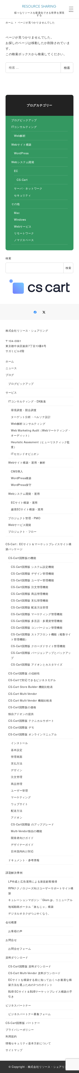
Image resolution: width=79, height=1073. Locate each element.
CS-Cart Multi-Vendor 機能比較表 (30, 700)
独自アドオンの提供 (21, 714)
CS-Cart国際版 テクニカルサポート (31, 721)
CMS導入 (17, 471)
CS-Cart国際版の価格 (22, 707)
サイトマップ (14, 1050)
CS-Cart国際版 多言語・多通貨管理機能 (37, 621)
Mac (17, 213)
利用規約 (11, 1036)
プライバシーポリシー (20, 1029)
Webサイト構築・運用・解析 (26, 462)
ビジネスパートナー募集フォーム (29, 1014)
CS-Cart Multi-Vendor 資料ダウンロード (34, 973)
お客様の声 (15, 931)
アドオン (16, 817)
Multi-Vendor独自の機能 (26, 831)
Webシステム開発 (22, 162)
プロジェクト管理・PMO (24, 518)
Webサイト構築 (21, 144)
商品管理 (16, 784)
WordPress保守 (21, 485)
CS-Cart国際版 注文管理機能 (29, 587)
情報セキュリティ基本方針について (28, 1043)
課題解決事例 (14, 872)
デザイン (16, 770)
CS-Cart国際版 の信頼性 (24, 673)
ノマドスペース (24, 240)
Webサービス (22, 226)
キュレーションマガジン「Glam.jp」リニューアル (40, 900)
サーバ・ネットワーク (28, 188)
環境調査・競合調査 (23, 410)
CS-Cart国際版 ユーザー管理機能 (32, 580)
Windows (20, 219)
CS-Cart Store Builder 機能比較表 (30, 687)
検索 (67, 67)
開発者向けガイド (22, 838)
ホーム (10, 361)
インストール (19, 743)
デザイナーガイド (22, 844)
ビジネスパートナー (18, 1005)
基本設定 (16, 750)
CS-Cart (22, 180)
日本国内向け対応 (22, 851)
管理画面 (16, 756)
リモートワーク (24, 233)
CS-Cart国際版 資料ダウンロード (29, 966)
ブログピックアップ (24, 120)
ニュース (11, 368)
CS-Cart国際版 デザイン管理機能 (32, 573)
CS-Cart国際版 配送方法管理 (29, 607)
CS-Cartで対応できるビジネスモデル (32, 680)
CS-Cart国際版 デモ (21, 727)
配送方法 (16, 811)
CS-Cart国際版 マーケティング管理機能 (37, 614)
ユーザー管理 (19, 790)
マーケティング (21, 797)
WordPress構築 (21, 478)
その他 (15, 204)
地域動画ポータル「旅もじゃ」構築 (31, 907)
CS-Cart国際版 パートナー (23, 1023)
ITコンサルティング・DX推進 (27, 401)
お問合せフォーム (19, 948)
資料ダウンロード (17, 957)
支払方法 (16, 763)
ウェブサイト (19, 804)
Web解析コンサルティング (28, 424)
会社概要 (11, 922)
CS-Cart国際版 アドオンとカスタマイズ (37, 664)
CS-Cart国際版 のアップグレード (32, 824)
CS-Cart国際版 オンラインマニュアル (32, 734)
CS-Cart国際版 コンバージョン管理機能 (37, 627)
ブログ (10, 375)
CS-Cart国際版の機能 (22, 558)
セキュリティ (22, 195)
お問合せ (11, 940)
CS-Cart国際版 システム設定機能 (32, 567)
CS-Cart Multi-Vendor (22, 694)
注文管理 (16, 777)
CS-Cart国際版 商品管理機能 (29, 594)
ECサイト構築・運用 (24, 502)
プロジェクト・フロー (22, 531)
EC (16, 171)
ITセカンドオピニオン (25, 454)
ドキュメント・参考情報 (24, 860)
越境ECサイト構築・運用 (27, 509)
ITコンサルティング (24, 127)
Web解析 (20, 136)
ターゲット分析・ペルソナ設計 (31, 417)
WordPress (21, 153)
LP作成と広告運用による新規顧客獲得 (32, 881)
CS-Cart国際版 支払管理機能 (29, 600)
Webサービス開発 (19, 525)
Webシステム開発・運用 (24, 494)
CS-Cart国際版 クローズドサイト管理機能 (38, 646)
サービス (11, 392)
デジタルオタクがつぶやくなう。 (29, 913)
